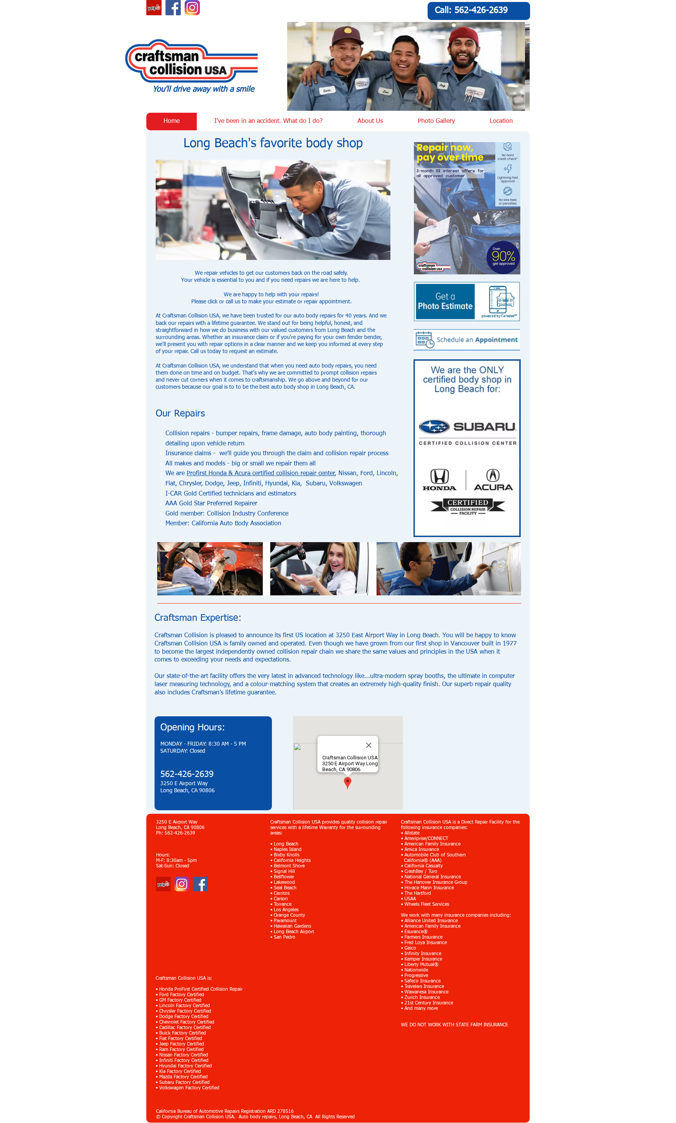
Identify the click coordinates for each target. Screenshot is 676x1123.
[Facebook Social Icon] (173, 7)
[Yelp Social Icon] (154, 7)
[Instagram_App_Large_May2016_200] (192, 7)
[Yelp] (163, 884)
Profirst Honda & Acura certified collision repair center (261, 473)
